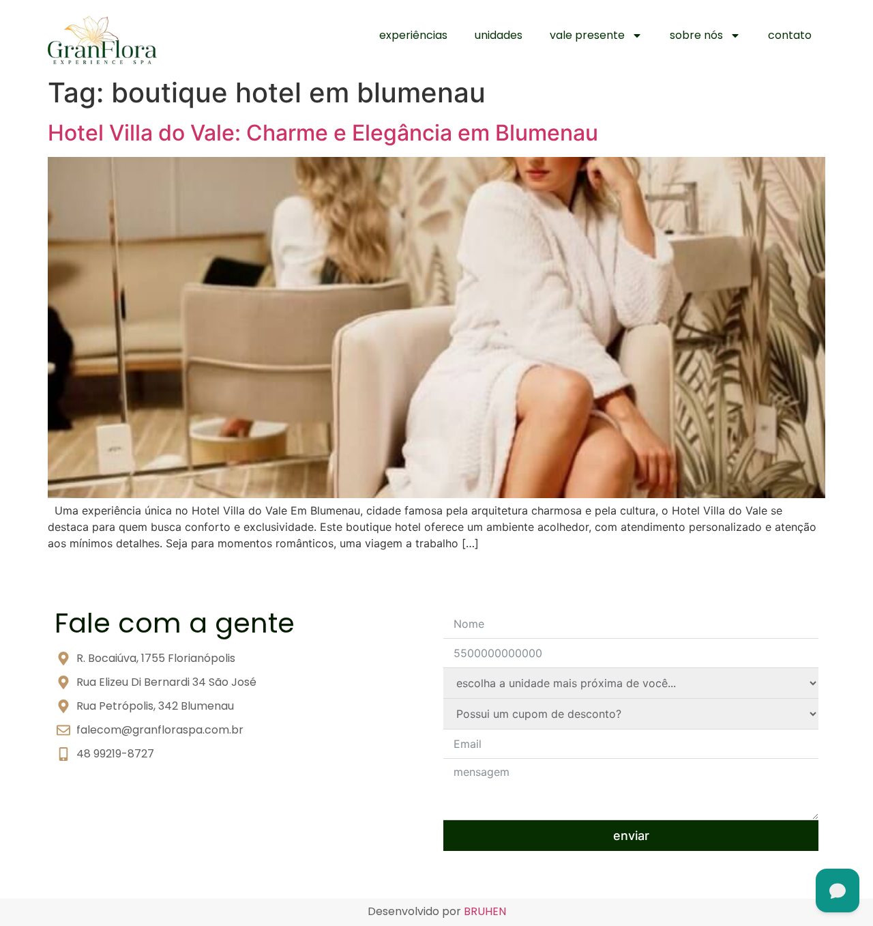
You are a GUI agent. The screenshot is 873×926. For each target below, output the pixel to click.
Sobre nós (696, 35)
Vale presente (587, 35)
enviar (631, 835)
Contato (790, 35)
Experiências (413, 35)
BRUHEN (485, 911)
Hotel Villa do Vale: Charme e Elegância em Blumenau (323, 132)
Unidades (498, 35)
